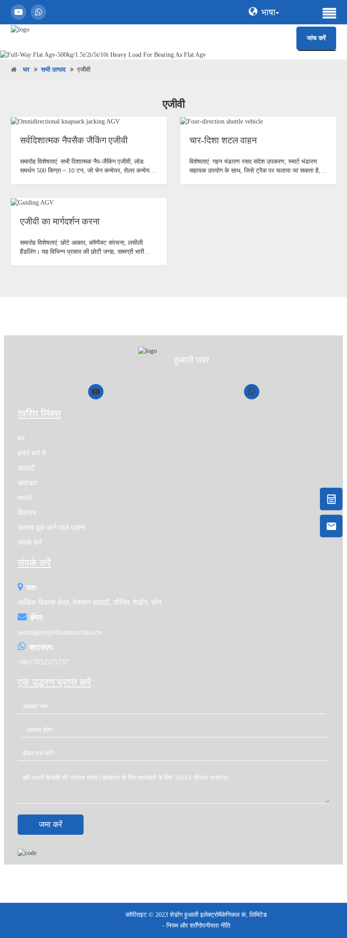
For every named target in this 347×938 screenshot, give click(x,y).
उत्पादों (26, 468)
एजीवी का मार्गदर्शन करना (60, 221)
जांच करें (316, 38)
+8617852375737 (43, 662)
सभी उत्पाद (53, 69)
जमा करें (50, 824)
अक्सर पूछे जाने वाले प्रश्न (51, 527)
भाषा (268, 12)
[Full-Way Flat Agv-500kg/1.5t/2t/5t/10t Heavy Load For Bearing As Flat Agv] (173, 54)
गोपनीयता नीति (213, 925)
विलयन (27, 513)
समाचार (28, 483)
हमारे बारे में (32, 453)
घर (26, 69)
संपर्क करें (30, 542)
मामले (25, 498)
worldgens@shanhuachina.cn (60, 632)
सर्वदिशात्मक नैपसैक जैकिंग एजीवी (74, 140)
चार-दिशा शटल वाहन (223, 140)
